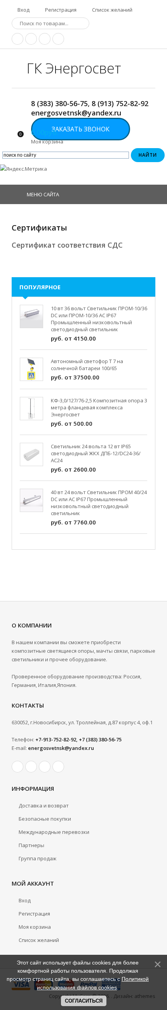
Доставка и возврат (44, 805)
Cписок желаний (39, 940)
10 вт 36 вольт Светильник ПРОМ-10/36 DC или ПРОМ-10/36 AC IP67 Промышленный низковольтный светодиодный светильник (99, 319)
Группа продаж (37, 858)
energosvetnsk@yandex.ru (61, 747)
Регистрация (60, 9)
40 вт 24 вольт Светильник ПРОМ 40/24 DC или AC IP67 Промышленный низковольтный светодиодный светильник (99, 503)
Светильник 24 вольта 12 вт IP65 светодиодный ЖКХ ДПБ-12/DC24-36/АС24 (96, 453)
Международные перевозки (54, 831)
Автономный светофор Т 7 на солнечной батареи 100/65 (87, 365)
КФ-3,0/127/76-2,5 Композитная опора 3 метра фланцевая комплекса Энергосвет (99, 407)
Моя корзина (35, 926)
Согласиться (84, 1001)
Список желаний (111, 9)
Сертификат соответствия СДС (68, 245)
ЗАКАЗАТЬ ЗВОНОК (81, 129)
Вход (23, 9)
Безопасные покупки (45, 818)
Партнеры (31, 845)
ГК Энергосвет (73, 68)
